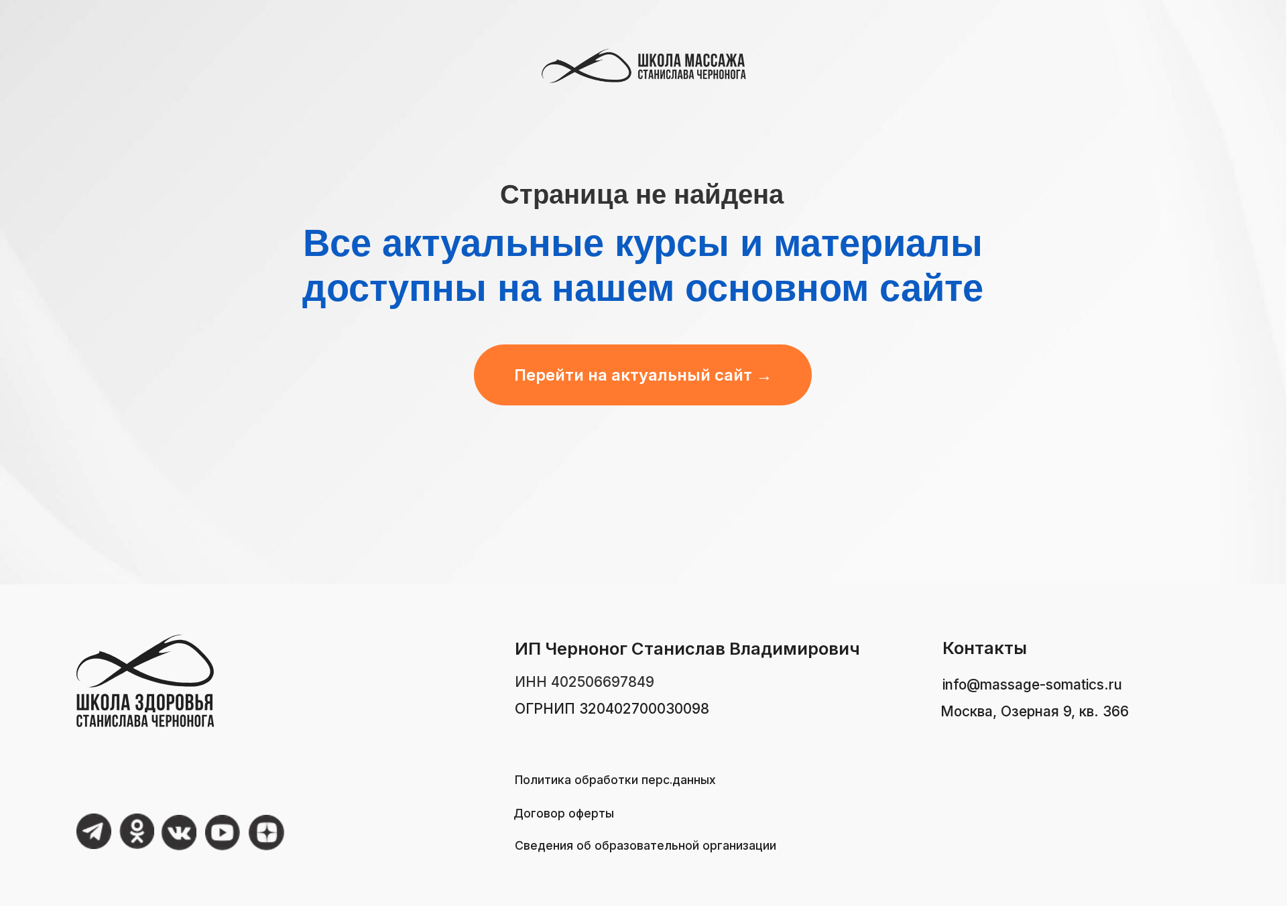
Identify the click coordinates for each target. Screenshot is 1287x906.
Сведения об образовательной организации (645, 845)
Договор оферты (563, 813)
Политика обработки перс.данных (615, 780)
